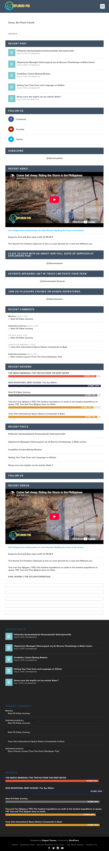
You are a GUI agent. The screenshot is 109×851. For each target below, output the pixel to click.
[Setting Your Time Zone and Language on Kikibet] (11, 87)
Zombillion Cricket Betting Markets (33, 74)
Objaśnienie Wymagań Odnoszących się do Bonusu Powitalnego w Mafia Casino (56, 62)
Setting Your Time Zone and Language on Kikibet (41, 85)
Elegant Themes (49, 840)
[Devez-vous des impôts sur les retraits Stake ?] (11, 98)
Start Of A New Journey (22, 319)
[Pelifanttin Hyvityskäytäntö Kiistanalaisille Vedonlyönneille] (11, 52)
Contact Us (91, 844)
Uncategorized (34, 53)
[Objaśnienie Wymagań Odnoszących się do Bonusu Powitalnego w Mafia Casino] (11, 64)
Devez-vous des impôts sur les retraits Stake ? (39, 97)
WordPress (74, 840)
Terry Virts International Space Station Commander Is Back (39, 347)
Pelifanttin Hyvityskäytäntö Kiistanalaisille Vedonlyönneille (45, 51)
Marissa (12, 316)
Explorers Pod (27, 844)
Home (15, 844)
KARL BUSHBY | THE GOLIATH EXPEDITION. (29, 577)
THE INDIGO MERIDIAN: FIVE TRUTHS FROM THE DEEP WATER (38, 373)
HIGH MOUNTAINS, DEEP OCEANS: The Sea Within (32, 382)
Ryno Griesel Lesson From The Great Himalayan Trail (36, 357)
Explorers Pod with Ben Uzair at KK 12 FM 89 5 (30, 237)
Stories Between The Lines (50, 844)
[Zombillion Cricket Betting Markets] (11, 75)
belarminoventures (17, 326)
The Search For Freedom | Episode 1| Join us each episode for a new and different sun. (50, 244)
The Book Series (75, 844)
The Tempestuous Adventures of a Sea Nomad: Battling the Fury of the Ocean (46, 230)
